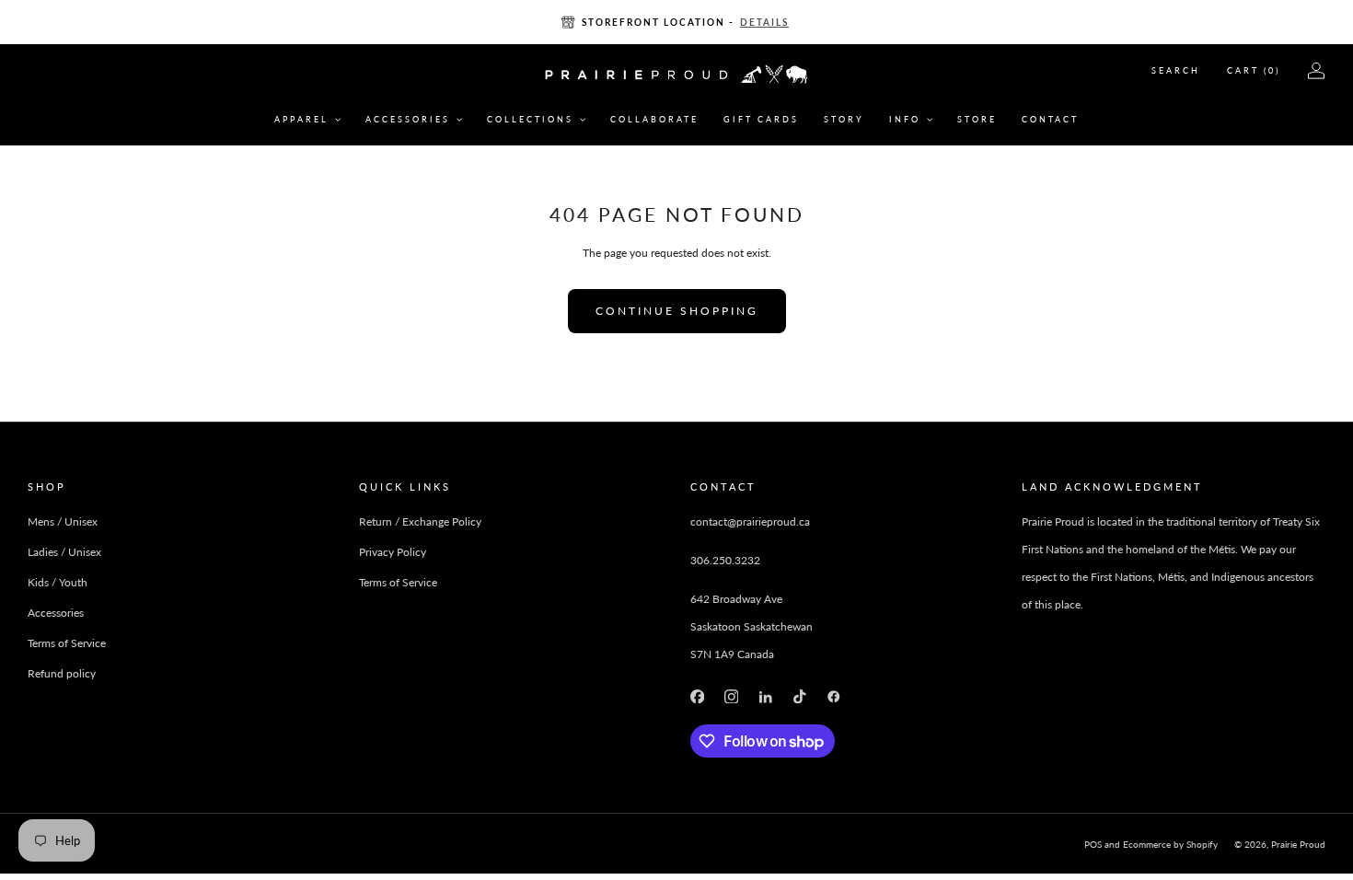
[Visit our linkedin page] (765, 696)
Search (1175, 70)
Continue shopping (677, 311)
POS (1093, 844)
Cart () (1253, 70)
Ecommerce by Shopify (1170, 844)
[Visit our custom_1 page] (834, 696)
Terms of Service (67, 643)
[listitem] (676, 22)
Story (844, 119)
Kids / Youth (57, 582)
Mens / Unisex (63, 521)
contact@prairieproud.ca (750, 521)
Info (904, 119)
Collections (530, 119)
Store (977, 119)
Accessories (407, 119)
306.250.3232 (725, 560)
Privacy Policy (392, 552)
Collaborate (654, 119)
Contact (1050, 119)
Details (764, 22)
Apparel (301, 119)
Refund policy (62, 673)
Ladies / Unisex (64, 552)
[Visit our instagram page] (731, 696)
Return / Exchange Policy (420, 521)
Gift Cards (761, 119)
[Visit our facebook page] (697, 696)
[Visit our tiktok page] (799, 696)
